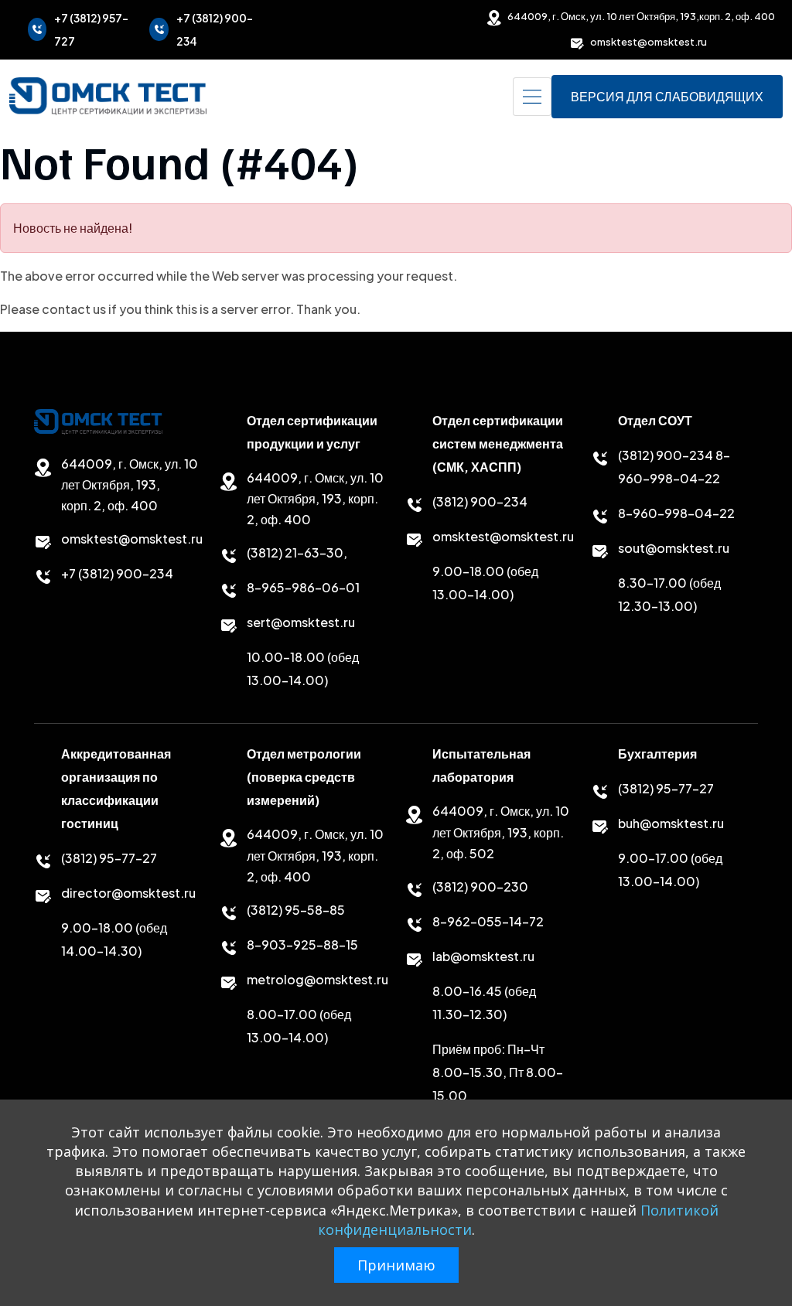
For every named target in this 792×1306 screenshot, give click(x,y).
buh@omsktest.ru (671, 823)
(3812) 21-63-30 (295, 552)
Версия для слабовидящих (667, 96)
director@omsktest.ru (128, 893)
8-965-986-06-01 (303, 587)
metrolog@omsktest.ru (317, 979)
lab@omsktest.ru (483, 956)
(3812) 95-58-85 (296, 910)
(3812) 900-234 (479, 501)
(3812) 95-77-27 (109, 858)
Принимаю (396, 1265)
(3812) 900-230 (480, 886)
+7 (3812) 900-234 (214, 29)
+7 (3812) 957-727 (91, 29)
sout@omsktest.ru (673, 548)
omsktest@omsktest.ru (648, 42)
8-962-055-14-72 (488, 921)
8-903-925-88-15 (302, 944)
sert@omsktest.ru (301, 622)
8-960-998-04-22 (676, 513)
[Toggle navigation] (532, 96)
